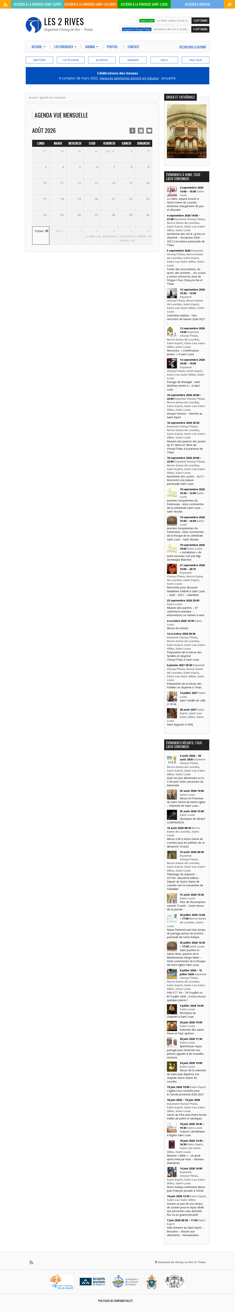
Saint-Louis (183, 230)
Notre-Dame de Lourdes (183, 223)
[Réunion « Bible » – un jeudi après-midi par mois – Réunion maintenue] (172, 1147)
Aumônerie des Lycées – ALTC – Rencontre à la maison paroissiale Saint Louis (186, 480)
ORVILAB (197, 4)
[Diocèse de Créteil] (61, 1287)
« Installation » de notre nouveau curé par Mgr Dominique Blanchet (184, 556)
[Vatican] (151, 1287)
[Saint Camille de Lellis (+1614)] (172, 699)
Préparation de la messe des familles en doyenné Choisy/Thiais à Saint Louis (184, 655)
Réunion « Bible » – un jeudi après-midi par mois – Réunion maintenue (185, 1159)
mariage (133, 60)
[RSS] (5, 4)
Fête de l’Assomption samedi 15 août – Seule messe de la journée (186, 905)
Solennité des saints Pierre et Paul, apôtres (185, 1031)
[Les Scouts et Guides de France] (92, 1287)
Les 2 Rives (64, 21)
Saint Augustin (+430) (180, 724)
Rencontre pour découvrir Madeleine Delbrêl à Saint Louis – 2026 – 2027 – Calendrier (186, 591)
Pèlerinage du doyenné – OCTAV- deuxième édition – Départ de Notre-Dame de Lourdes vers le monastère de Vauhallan (185, 881)
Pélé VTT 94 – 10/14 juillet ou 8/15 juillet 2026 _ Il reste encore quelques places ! (186, 996)
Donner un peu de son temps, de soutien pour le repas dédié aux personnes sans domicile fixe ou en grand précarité (185, 1209)
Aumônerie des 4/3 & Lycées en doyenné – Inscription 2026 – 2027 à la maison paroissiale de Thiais (186, 239)
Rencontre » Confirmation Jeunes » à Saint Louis (183, 352)
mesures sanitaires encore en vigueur (129, 78)
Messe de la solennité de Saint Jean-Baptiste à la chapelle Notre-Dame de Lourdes (186, 1076)
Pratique (195, 60)
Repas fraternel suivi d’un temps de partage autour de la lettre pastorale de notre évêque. (186, 933)
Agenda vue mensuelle (53, 97)
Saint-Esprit (175, 226)
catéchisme (71, 60)
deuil (164, 60)
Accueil (33, 97)
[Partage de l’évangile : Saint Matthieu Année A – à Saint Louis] (172, 366)
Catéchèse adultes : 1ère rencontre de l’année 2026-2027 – (186, 319)
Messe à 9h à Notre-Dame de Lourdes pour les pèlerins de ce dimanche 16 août (186, 842)
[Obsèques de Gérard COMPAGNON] (172, 818)
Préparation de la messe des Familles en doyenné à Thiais (184, 685)
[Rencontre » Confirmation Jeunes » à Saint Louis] (172, 335)
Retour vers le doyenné (193, 47)
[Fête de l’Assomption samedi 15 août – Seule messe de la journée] (172, 901)
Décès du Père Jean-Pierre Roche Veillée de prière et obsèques (187, 1116)
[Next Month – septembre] (132, 131)
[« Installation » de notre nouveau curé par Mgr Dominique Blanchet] (172, 551)
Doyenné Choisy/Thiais (189, 219)
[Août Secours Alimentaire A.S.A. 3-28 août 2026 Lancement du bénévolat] (172, 762)
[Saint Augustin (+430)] (172, 716)
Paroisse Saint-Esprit (38, 4)
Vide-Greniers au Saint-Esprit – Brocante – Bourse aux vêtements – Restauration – (185, 1231)
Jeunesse (102, 60)
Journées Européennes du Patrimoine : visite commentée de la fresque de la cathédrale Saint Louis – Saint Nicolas (185, 533)
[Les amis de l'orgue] (174, 1287)
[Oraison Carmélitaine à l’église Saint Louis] (172, 1130)
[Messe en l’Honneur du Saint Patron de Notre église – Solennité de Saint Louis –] (172, 797)
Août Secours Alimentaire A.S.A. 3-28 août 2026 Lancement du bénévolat (186, 781)
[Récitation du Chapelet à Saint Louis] (172, 1012)
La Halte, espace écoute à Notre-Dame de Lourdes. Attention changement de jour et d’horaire (185, 204)
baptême (39, 60)
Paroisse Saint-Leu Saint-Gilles (91, 5)
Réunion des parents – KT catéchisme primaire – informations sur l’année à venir (185, 611)
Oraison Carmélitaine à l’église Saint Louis (186, 1133)
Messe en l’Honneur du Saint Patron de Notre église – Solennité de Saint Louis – (186, 802)
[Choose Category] (149, 131)
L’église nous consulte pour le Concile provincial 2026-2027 (185, 1092)
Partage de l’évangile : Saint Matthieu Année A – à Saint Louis (183, 385)
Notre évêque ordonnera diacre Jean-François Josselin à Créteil (186, 1188)
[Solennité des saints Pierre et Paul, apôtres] (172, 1029)
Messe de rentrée (177, 628)
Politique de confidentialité (115, 1300)
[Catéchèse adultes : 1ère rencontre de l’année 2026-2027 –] (172, 296)
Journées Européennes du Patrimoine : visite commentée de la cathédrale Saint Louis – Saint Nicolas (185, 506)
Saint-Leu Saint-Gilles (181, 261)
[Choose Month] (141, 131)
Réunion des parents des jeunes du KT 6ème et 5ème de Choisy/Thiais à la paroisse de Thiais (186, 447)
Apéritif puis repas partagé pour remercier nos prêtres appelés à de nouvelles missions (185, 1051)
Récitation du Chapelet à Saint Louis (181, 1014)
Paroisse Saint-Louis (144, 4)
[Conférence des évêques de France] (125, 1287)
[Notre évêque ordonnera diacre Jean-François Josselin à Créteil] (172, 1175)
